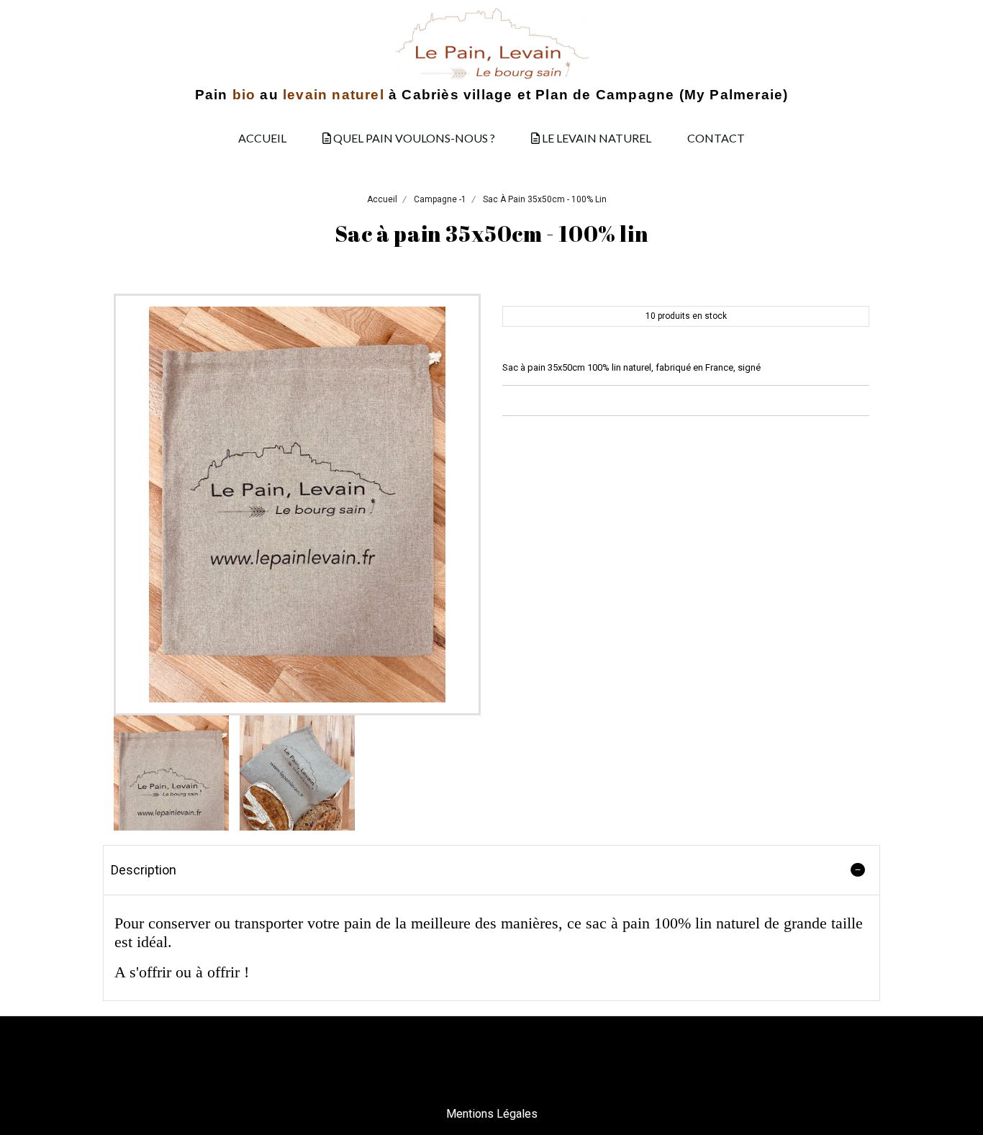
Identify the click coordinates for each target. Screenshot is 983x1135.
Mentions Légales (492, 1114)
